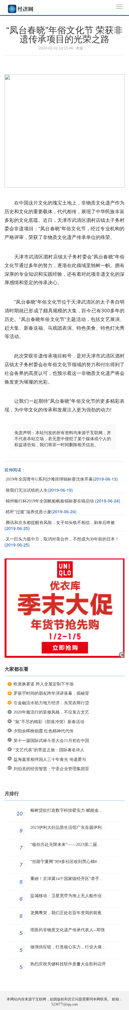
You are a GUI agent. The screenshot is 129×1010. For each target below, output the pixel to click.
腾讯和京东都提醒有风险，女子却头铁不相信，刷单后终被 (60, 522)
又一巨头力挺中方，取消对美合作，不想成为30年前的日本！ (62, 539)
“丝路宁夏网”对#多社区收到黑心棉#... (65, 861)
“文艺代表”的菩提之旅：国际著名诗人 (49, 750)
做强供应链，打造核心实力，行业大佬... (67, 947)
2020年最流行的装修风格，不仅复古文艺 (51, 712)
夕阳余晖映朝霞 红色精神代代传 (44, 731)
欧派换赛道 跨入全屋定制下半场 (44, 684)
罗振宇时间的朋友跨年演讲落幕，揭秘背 (51, 693)
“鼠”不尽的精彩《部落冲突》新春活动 (49, 722)
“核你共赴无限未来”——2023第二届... (65, 844)
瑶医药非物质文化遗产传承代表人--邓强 (67, 930)
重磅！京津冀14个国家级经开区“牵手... (66, 878)
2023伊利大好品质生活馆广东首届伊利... (67, 827)
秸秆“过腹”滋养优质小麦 (28, 512)
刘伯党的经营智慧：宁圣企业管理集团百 (51, 769)
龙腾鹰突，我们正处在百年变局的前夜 (66, 913)
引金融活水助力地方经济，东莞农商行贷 (51, 703)
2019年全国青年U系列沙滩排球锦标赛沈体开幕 (49, 479)
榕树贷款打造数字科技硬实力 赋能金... (66, 810)
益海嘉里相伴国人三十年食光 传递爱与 (50, 759)
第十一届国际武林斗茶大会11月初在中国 (51, 740)
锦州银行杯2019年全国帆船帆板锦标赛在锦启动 (50, 501)
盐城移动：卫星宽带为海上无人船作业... (67, 896)
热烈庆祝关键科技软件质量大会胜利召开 (68, 964)
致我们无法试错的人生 (27, 490)
